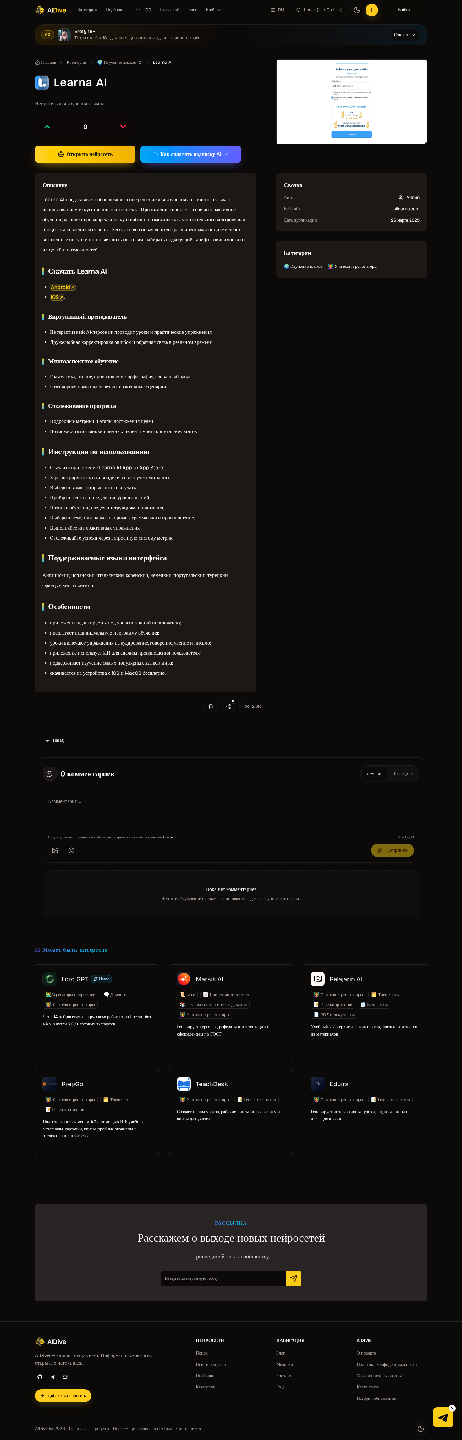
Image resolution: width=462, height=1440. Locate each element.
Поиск (202, 1353)
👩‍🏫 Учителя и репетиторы (352, 266)
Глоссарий (169, 10)
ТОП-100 (142, 10)
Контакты (285, 1375)
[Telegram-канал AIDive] (443, 1417)
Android (60, 287)
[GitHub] (40, 1377)
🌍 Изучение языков (303, 266)
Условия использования (379, 1375)
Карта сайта (368, 1387)
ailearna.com (406, 209)
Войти (404, 10)
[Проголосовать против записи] (123, 127)
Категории (87, 10)
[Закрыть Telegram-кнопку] (452, 1408)
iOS (55, 297)
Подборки (115, 10)
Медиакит (285, 1364)
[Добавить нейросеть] (372, 10)
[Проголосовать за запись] (47, 127)
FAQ (280, 1387)
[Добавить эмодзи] (71, 850)
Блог (192, 10)
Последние (402, 773)
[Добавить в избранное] (211, 706)
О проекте (366, 1353)
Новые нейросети (212, 1364)
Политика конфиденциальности (387, 1364)
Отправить (398, 850)
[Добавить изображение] (55, 850)
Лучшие (374, 773)
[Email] (65, 1377)
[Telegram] (52, 1377)
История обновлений (377, 1398)
